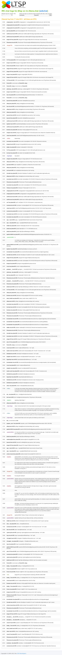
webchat (43, 10)
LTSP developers (21, 653)
